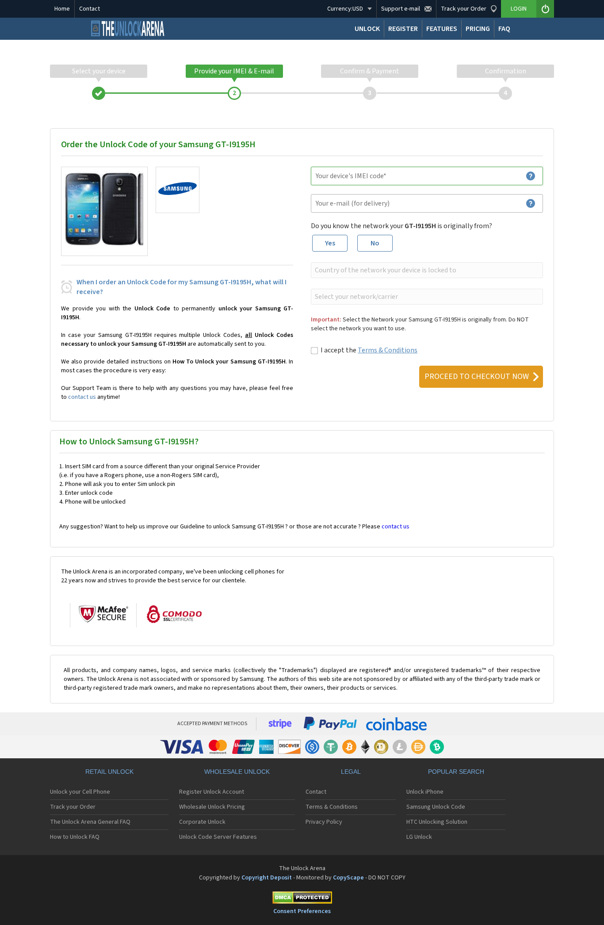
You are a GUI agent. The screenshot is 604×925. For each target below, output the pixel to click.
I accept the (369, 350)
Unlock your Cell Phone (80, 791)
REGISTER (403, 29)
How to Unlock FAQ (74, 837)
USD (345, 8)
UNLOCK (367, 29)
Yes (330, 243)
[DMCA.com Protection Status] (302, 899)
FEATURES (441, 29)
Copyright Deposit (266, 877)
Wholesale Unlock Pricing (212, 807)
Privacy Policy (324, 822)
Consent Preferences (302, 911)
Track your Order (73, 807)
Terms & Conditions (387, 350)
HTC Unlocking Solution (436, 822)
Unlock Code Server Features (218, 837)
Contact (89, 8)
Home (62, 8)
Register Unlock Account (211, 791)
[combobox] (426, 270)
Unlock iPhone (424, 791)
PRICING (478, 29)
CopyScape (348, 877)
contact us (82, 397)
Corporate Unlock (202, 822)
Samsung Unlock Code (435, 807)
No (375, 243)
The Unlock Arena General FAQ (90, 822)
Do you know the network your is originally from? (401, 226)
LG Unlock (419, 837)
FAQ (504, 29)
